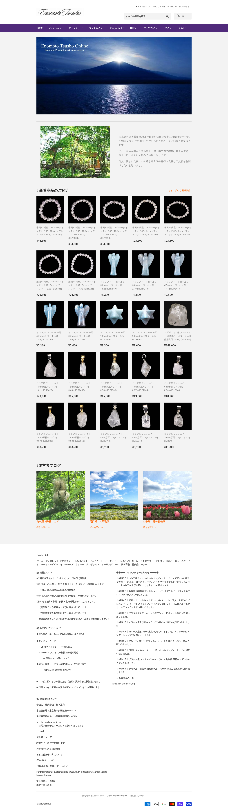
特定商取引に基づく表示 (93, 795)
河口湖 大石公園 (100, 521)
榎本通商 (47, 804)
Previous (43, 75)
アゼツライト (151, 28)
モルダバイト (116, 28)
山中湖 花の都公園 (154, 521)
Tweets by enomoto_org (123, 683)
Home (39, 28)
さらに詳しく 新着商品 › (180, 190)
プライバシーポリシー (117, 795)
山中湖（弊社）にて (47, 521)
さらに (182, 28)
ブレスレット (55, 28)
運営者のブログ (137, 795)
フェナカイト (96, 28)
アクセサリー (75, 28)
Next (184, 75)
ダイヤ (168, 28)
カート (184, 16)
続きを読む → (43, 527)
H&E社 (133, 28)
